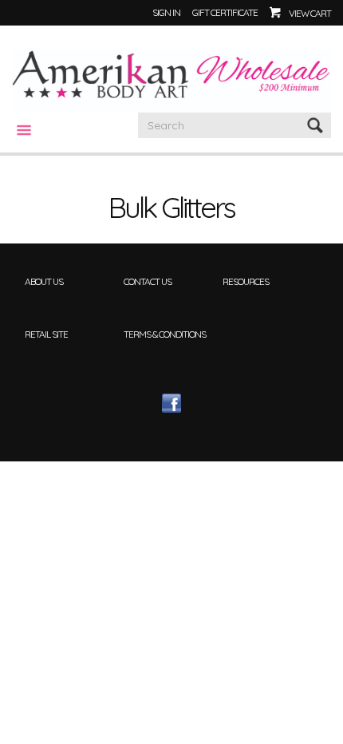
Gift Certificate (225, 12)
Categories (17, 130)
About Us (44, 281)
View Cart (310, 13)
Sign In (166, 12)
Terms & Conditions (165, 334)
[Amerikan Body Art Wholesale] (171, 80)
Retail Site (46, 334)
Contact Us (148, 281)
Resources (246, 281)
